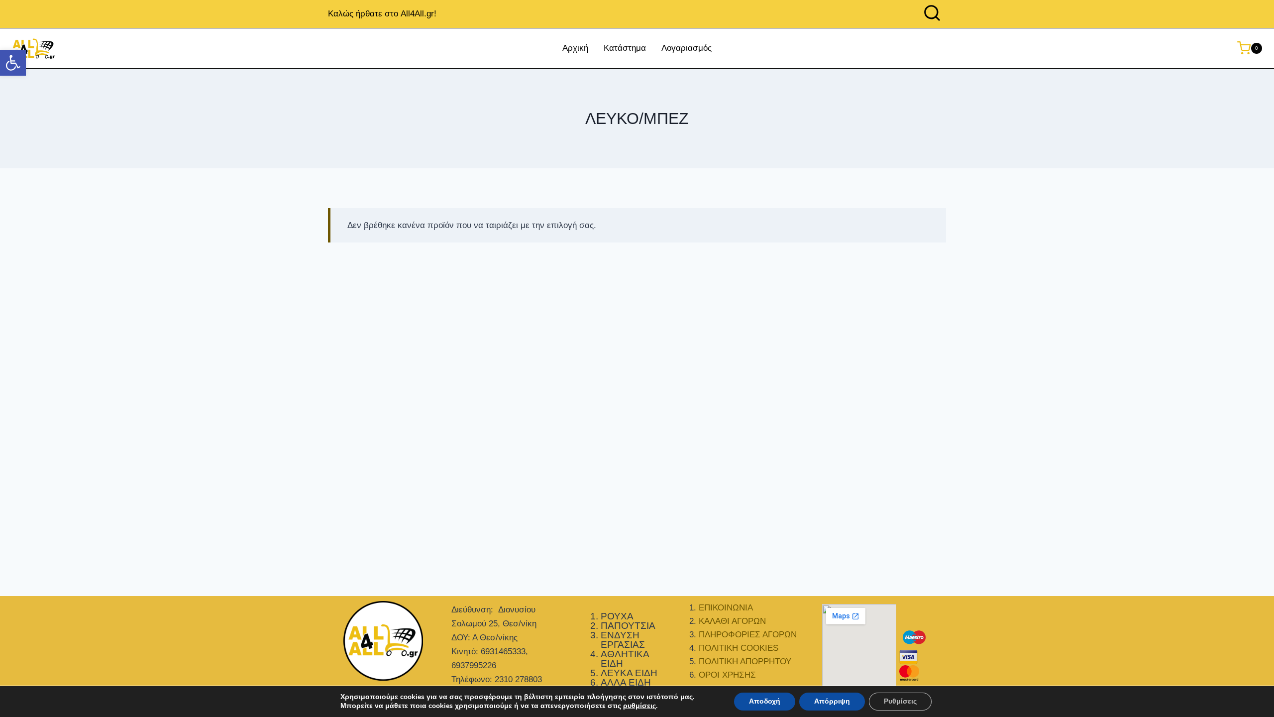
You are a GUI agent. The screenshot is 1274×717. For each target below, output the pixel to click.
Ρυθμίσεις (900, 701)
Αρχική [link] (575, 48)
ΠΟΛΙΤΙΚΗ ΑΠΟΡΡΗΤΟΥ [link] (745, 661)
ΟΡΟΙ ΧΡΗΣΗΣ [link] (727, 675)
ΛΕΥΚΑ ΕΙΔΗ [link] (629, 673)
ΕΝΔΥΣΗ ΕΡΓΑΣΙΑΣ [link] (623, 640)
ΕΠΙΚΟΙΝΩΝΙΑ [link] (726, 607)
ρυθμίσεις (639, 706)
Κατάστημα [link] (625, 48)
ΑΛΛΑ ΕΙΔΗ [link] (626, 682)
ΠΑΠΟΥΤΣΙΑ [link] (628, 625)
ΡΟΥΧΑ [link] (617, 616)
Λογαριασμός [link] (686, 48)
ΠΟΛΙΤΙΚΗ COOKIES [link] (738, 648)
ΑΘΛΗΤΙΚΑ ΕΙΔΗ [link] (625, 659)
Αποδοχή (764, 701)
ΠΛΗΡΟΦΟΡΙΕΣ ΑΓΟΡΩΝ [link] (748, 634)
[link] (13, 63)
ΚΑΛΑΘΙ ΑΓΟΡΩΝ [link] (732, 621)
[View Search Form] (932, 14)
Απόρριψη (832, 701)
